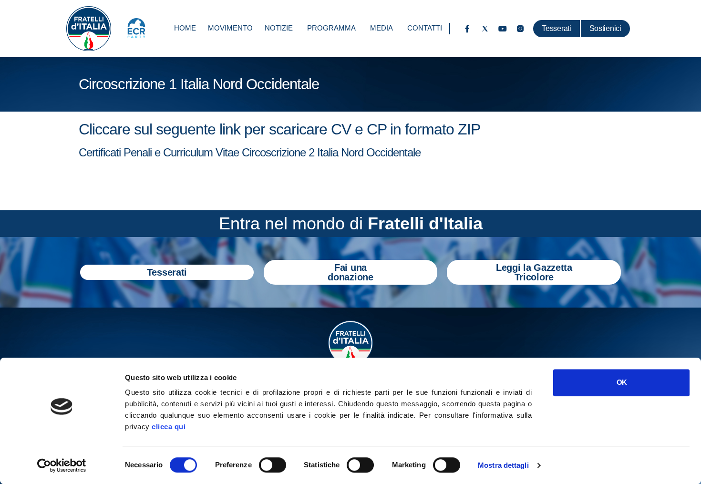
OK (622, 382)
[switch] (272, 465)
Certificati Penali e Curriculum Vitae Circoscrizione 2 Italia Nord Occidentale (250, 152)
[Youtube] (502, 28)
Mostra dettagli (503, 465)
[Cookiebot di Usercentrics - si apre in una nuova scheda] (61, 465)
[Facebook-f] (467, 28)
